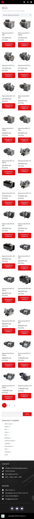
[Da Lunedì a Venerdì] (3, 474)
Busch (6, 432)
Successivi (14, 405)
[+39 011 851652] (3, 471)
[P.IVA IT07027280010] (3, 496)
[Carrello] (31, 2)
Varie (6, 455)
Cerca (27, 414)
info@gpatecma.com (11, 499)
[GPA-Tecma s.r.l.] (3, 490)
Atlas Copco (8, 424)
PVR (6, 449)
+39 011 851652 (10, 471)
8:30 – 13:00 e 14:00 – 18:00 (13, 477)
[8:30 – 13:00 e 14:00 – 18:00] (3, 477)
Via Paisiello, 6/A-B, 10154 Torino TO (16, 493)
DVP (6, 435)
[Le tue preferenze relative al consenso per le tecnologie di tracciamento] (2, 516)
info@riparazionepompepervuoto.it (16, 468)
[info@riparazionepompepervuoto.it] (3, 468)
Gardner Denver (10, 441)
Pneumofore (9, 446)
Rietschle (7, 452)
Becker (7, 427)
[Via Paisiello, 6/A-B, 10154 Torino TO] (3, 493)
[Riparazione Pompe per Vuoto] (2, 2)
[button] (24, 2)
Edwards (7, 438)
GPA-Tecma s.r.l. (10, 490)
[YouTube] (17, 508)
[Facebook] (12, 508)
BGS (6, 429)
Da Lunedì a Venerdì (11, 474)
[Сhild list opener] (13, 423)
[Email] (22, 508)
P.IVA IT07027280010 (11, 496)
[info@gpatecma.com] (3, 499)
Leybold (7, 443)
